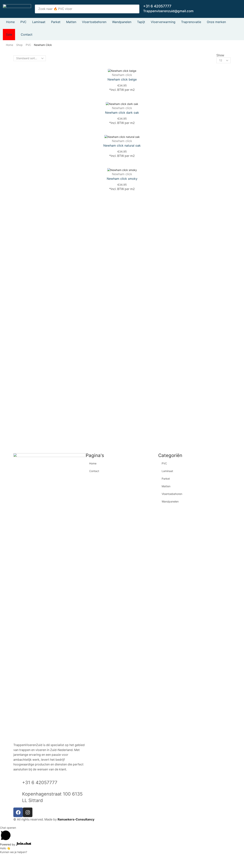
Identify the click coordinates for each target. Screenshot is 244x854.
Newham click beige (122, 79)
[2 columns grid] (50, 54)
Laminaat (167, 471)
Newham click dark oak (122, 112)
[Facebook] (18, 812)
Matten (166, 486)
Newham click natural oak (122, 145)
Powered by (8, 844)
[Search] (135, 9)
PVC (28, 44)
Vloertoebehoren (172, 493)
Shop (19, 44)
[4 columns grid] (50, 62)
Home (9, 44)
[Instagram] (27, 812)
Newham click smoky (122, 179)
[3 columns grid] (50, 58)
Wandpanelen (170, 501)
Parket (166, 478)
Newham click (122, 75)
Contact (94, 471)
